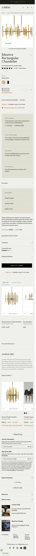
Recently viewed (16, 282)
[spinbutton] (26, 89)
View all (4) (8, 43)
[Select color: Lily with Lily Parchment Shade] (28, 413)
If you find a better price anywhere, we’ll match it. (15, 170)
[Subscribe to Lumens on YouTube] (21, 548)
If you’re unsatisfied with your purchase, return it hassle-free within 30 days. (17, 154)
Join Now (22, 100)
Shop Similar (13, 313)
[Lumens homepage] (6, 8)
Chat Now (18, 482)
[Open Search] (23, 7)
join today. (14, 510)
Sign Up (29, 446)
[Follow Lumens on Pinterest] (13, 548)
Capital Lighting (27, 323)
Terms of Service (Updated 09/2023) (27, 537)
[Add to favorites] (31, 55)
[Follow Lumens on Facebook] (10, 548)
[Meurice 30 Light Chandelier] (12, 393)
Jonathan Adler (7, 65)
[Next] (31, 2)
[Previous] (3, 2)
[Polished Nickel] (8, 82)
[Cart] (28, 8)
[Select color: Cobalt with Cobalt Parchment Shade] (26, 413)
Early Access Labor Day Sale (18, 2)
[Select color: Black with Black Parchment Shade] (24, 413)
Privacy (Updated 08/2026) (15, 536)
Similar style (6, 282)
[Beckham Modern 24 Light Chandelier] (12, 297)
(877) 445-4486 (20, 125)
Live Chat (9, 125)
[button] (7, 68)
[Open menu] (31, 7)
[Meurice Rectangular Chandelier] (17, 31)
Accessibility (5, 534)
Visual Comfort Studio (7, 323)
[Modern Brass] (3, 82)
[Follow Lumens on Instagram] (17, 548)
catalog (22, 525)
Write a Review (22, 68)
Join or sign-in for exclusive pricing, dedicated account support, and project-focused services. (17, 138)
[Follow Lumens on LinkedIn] (25, 548)
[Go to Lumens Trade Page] (6, 510)
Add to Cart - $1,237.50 (17, 265)
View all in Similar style (8, 343)
